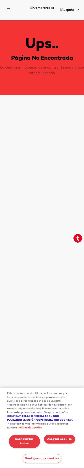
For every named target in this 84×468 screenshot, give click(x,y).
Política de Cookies (30, 427)
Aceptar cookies (59, 439)
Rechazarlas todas (24, 441)
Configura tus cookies (42, 458)
